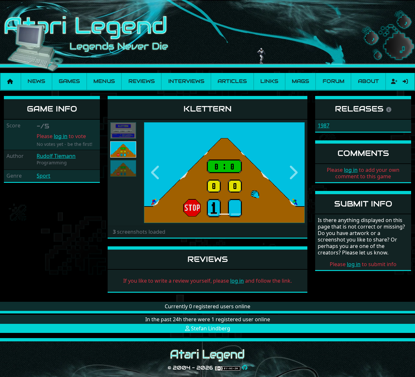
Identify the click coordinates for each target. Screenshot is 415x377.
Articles (232, 81)
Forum (333, 81)
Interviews (186, 81)
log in (60, 136)
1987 (323, 125)
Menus (104, 81)
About (368, 81)
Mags (300, 81)
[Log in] (405, 81)
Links (269, 81)
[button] (156, 172)
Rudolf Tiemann (56, 155)
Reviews (141, 81)
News (36, 81)
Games (69, 81)
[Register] (393, 81)
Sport (43, 175)
